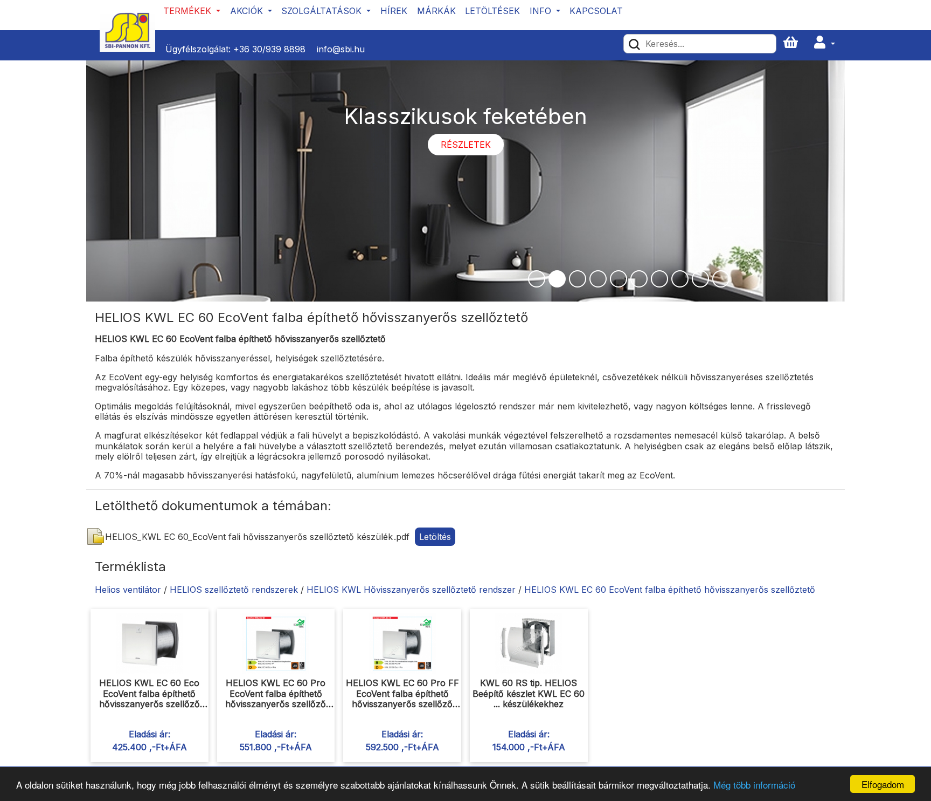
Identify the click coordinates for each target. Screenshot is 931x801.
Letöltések (492, 10)
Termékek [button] (188, 10)
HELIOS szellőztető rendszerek (234, 589)
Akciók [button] (248, 10)
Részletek (466, 144)
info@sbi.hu (341, 49)
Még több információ (754, 784)
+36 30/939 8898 (269, 49)
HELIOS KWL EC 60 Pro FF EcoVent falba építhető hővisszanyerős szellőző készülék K (402, 698)
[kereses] (634, 44)
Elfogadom (882, 784)
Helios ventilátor (128, 589)
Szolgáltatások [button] (322, 10)
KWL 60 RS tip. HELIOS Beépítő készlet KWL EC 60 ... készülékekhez (529, 693)
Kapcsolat (596, 10)
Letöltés (435, 536)
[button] (824, 43)
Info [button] (542, 10)
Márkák (436, 10)
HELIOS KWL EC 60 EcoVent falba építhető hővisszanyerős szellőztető (669, 589)
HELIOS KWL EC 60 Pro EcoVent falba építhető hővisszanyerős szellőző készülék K (275, 698)
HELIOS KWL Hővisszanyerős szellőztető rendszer (411, 589)
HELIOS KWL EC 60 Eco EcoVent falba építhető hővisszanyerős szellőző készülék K (149, 698)
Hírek (393, 10)
